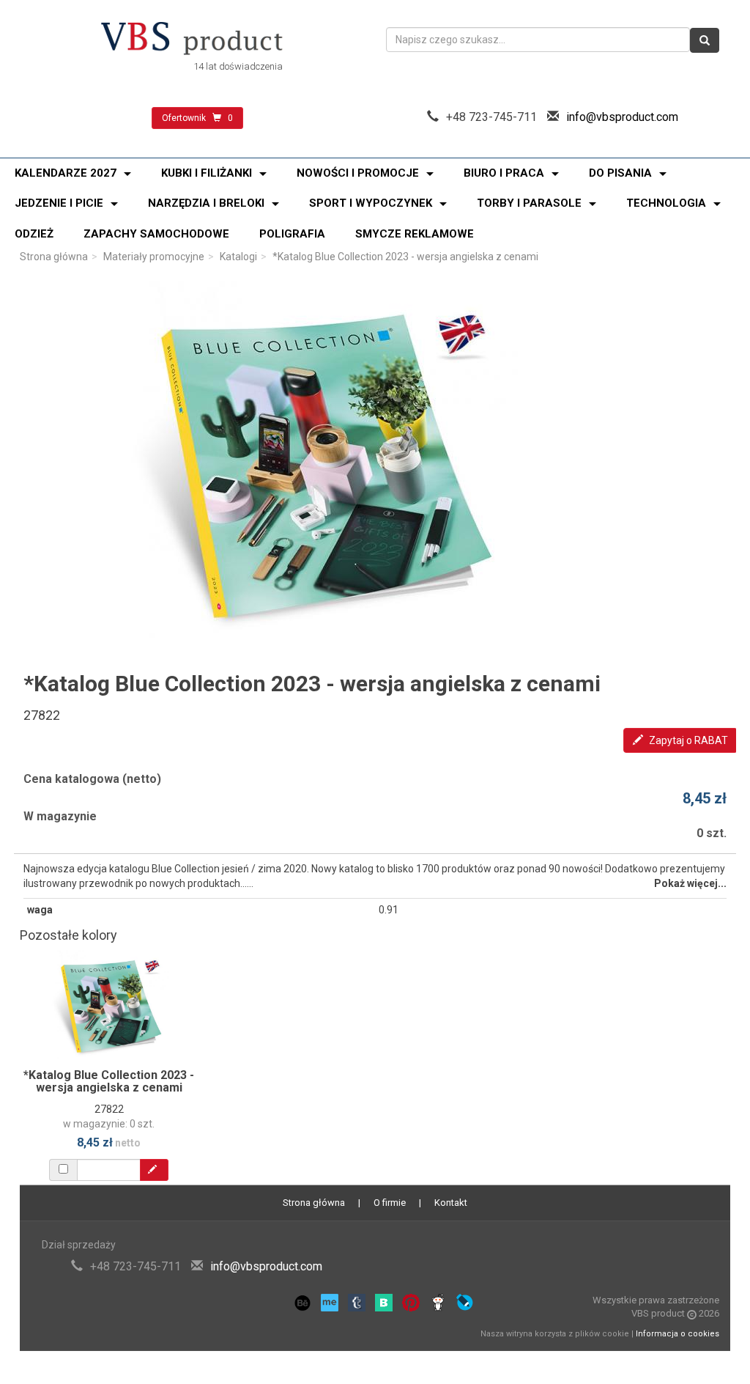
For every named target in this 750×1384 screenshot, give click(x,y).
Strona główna (54, 256)
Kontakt (450, 1202)
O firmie (390, 1202)
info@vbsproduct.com (622, 117)
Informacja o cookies (677, 1334)
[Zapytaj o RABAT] (154, 1170)
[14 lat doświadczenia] (192, 39)
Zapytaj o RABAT (687, 740)
